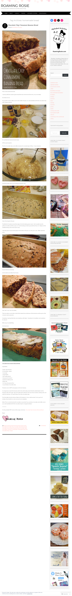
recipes (11, 430)
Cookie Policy (29, 593)
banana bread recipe (18, 425)
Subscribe (64, 133)
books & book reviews (55, 86)
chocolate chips (23, 428)
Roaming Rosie (15, 6)
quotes (51, 108)
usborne (52, 114)
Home (6, 13)
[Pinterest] (55, 20)
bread (25, 425)
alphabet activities (54, 84)
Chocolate (4, 426)
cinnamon (10, 429)
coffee (51, 88)
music (51, 100)
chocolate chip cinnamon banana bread (11, 428)
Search (52, 73)
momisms (52, 98)
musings (52, 102)
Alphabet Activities (32, 13)
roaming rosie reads (54, 110)
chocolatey (4, 429)
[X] (58, 20)
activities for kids (54, 82)
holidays (52, 96)
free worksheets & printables (56, 92)
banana (5, 425)
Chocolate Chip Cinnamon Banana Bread (23, 25)
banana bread (10, 425)
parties (52, 106)
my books (52, 104)
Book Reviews (42, 13)
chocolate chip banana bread (20, 426)
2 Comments (43, 425)
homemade (14, 429)
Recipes (23, 13)
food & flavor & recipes (17, 27)
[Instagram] (62, 20)
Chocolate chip (10, 426)
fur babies (52, 94)
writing (51, 118)
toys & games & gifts (54, 112)
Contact (17, 13)
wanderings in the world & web (57, 116)
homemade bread (21, 429)
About (11, 13)
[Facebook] (51, 20)
